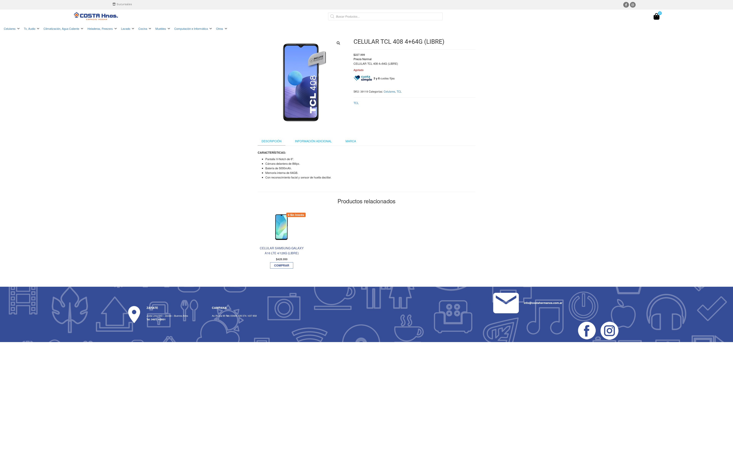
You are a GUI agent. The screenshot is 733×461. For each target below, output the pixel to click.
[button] (12, 28)
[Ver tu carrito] (657, 17)
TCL (399, 91)
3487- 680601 (158, 319)
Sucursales (124, 4)
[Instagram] (633, 5)
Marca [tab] (351, 141)
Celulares (389, 91)
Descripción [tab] (272, 141)
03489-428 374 (238, 315)
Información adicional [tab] (313, 141)
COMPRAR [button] (281, 265)
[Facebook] (626, 5)
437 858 (252, 315)
